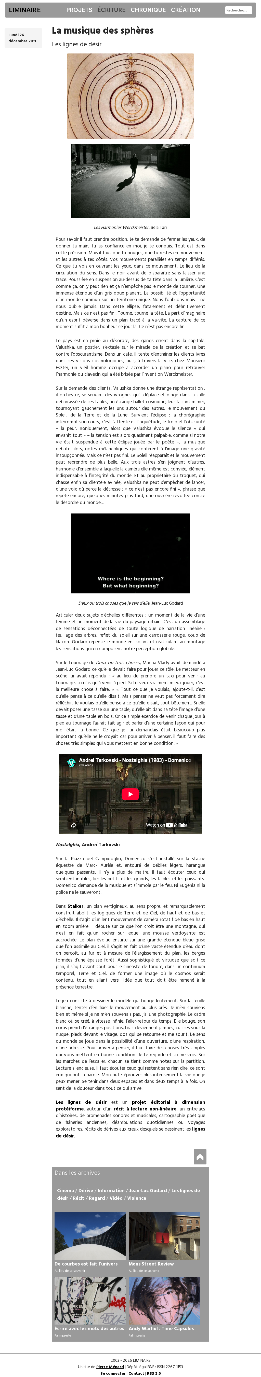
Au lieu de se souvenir (70, 1271)
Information (111, 1191)
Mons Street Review (151, 1264)
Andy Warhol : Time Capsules (161, 1329)
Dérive (86, 1191)
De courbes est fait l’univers (86, 1264)
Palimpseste (63, 1335)
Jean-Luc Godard (148, 1191)
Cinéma (65, 1191)
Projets (79, 9)
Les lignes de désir (81, 1102)
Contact (136, 1373)
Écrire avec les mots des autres (89, 1329)
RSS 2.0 (154, 1373)
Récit (78, 1198)
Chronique (148, 9)
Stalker (76, 906)
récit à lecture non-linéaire (145, 1109)
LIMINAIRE (25, 10)
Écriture (111, 9)
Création (185, 9)
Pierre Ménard (110, 1367)
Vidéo (116, 1198)
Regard (97, 1198)
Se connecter (113, 1373)
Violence (136, 1198)
